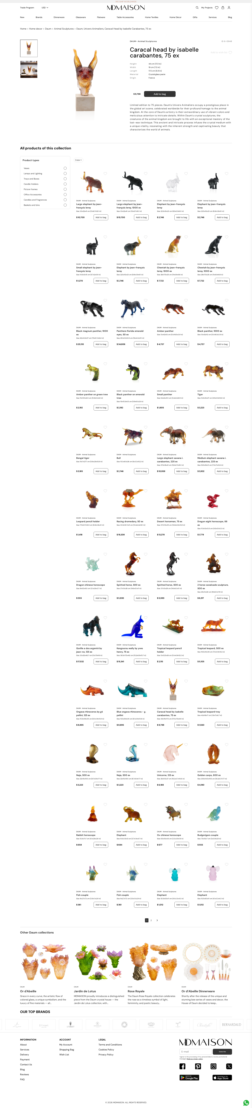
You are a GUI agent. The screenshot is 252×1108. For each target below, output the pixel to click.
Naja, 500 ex (83, 775)
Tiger (200, 394)
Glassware (81, 17)
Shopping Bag (66, 1049)
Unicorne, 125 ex (165, 775)
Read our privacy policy (195, 1059)
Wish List (64, 1054)
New (22, 17)
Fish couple (82, 895)
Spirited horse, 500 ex (129, 584)
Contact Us (26, 1064)
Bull (119, 458)
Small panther (164, 394)
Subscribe (222, 1052)
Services (213, 17)
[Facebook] (182, 1066)
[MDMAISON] (126, 7)
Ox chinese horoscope (169, 835)
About (23, 1044)
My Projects (206, 7)
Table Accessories (125, 17)
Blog (230, 17)
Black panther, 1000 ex (209, 331)
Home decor (35, 28)
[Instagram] (213, 1066)
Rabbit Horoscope (85, 835)
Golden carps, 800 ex (209, 775)
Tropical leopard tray (208, 711)
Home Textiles (151, 17)
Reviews (24, 1074)
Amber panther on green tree (92, 394)
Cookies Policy (106, 1049)
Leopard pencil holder (88, 521)
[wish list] (217, 8)
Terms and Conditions (110, 1044)
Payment (25, 1059)
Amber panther (165, 331)
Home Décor (175, 17)
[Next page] (157, 920)
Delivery (24, 1054)
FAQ (22, 1079)
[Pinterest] (198, 1066)
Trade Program (27, 7)
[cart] (223, 8)
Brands (39, 17)
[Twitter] (229, 1066)
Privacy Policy (106, 1054)
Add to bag (160, 94)
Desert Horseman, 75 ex (169, 521)
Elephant (121, 835)
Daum (48, 28)
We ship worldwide (126, 1)
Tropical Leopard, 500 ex (210, 648)
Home (23, 28)
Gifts (195, 17)
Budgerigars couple (207, 835)
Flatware (101, 17)
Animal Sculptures (64, 28)
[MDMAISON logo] (206, 1042)
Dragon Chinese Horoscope (90, 584)
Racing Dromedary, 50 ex (130, 521)
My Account (65, 1044)
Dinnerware (59, 17)
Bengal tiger (82, 458)
